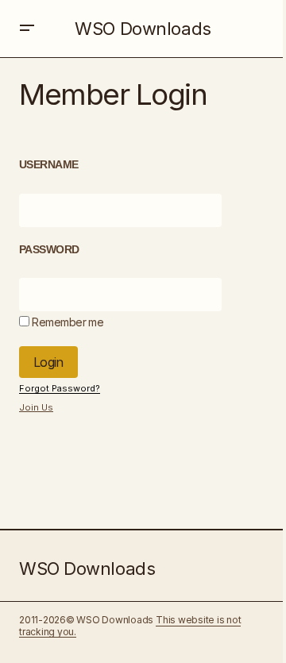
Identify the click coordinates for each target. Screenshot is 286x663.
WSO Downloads (143, 28)
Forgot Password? (59, 388)
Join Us (36, 407)
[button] (27, 28)
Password (49, 249)
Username (49, 164)
